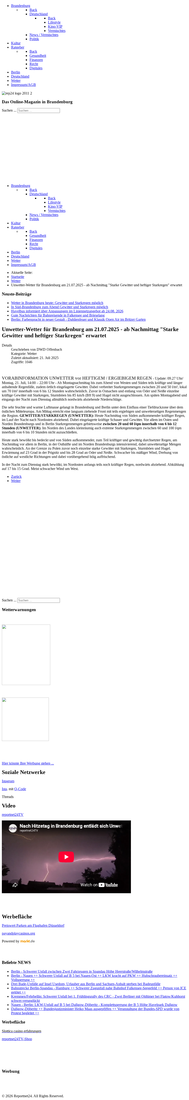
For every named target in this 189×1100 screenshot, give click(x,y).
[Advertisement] (94, 147)
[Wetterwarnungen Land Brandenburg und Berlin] (26, 684)
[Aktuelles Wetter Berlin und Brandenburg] (25, 740)
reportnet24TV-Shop (17, 1039)
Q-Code (20, 789)
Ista (4, 789)
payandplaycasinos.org (18, 933)
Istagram (8, 781)
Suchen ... (9, 110)
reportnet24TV (13, 815)
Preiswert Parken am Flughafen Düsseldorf (33, 925)
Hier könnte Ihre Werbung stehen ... (28, 763)
